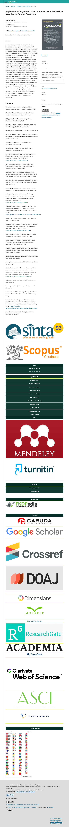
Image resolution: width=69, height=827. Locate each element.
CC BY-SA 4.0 (50, 807)
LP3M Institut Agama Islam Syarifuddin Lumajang (22, 807)
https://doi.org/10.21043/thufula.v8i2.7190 (18, 230)
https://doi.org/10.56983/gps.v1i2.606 (16, 202)
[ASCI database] (34, 707)
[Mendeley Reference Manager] (34, 457)
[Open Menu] (5, 1)
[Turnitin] (34, 478)
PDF (45, 55)
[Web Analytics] (10, 796)
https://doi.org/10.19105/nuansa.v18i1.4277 (18, 276)
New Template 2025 (34, 488)
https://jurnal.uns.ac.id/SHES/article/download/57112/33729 (23, 214)
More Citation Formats (48, 80)
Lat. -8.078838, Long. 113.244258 (25, 791)
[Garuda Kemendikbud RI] (34, 525)
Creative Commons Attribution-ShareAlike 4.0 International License (51, 115)
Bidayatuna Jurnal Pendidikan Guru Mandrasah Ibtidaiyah (22, 804)
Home (7, 6)
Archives (13, 6)
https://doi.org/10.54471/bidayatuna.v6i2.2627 (21, 31)
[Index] (34, 601)
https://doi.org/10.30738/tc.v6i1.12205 (17, 160)
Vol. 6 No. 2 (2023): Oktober (23, 6)
